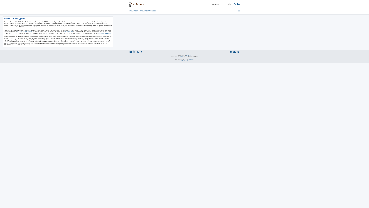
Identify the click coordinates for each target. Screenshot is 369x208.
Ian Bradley (188, 55)
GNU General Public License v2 (25, 31)
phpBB (181, 56)
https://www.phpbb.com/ (104, 33)
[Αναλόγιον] (136, 4)
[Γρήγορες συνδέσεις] (239, 11)
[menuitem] (234, 4)
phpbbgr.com (191, 59)
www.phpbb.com (68, 31)
